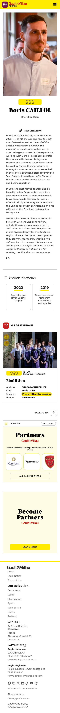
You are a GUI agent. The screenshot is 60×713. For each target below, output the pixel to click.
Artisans (12, 616)
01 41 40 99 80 (23, 636)
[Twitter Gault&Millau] (18, 683)
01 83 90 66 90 (15, 672)
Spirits (11, 603)
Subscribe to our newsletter (23, 688)
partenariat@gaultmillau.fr (22, 659)
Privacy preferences (18, 698)
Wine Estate (14, 607)
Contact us (13, 639)
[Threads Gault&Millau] (36, 683)
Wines (11, 594)
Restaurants (14, 590)
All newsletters (16, 694)
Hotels (11, 612)
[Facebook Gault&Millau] (9, 683)
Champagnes (15, 599)
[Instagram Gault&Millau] (13, 683)
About (11, 571)
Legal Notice (14, 576)
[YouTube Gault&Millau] (31, 683)
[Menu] (55, 4)
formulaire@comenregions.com (25, 675)
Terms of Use (15, 580)
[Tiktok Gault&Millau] (27, 683)
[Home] (19, 3)
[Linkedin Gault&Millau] (22, 683)
